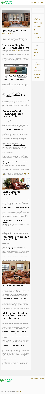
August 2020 (36, 52)
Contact (42, 2)
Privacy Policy (33, 378)
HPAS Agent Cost (37, 74)
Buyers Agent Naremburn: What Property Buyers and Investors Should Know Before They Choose (38, 37)
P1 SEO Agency (19, 391)
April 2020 (35, 55)
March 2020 (36, 56)
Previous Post (4, 372)
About (35, 2)
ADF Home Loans (37, 64)
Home (32, 2)
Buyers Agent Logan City (38, 68)
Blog (38, 2)
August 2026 (36, 47)
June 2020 (35, 53)
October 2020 (36, 50)
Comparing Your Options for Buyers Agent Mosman (38, 19)
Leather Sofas (5, 33)
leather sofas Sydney (16, 50)
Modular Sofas (36, 77)
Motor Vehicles (36, 79)
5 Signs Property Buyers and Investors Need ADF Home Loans (38, 23)
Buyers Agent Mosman (38, 70)
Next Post (29, 372)
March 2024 (36, 49)
